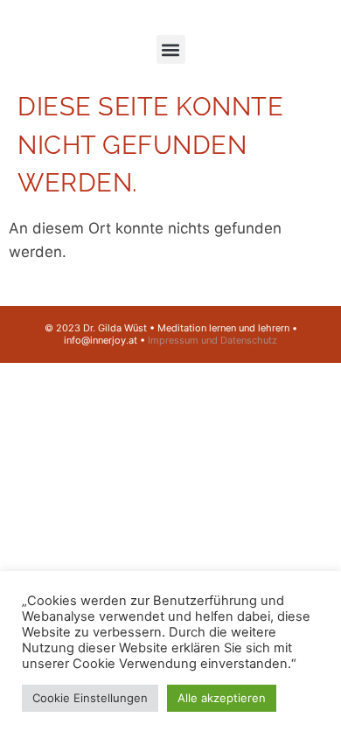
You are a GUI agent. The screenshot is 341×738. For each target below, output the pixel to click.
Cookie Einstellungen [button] (90, 698)
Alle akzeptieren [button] (221, 698)
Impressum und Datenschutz (212, 340)
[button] (171, 49)
